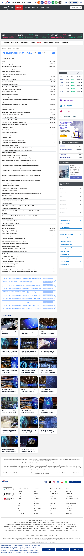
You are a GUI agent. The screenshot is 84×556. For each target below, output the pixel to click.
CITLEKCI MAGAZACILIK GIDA (66, 149)
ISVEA (61, 79)
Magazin (20, 501)
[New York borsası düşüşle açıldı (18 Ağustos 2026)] (9, 403)
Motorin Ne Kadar (65, 227)
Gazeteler (36, 503)
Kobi (35, 511)
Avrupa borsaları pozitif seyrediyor (9, 332)
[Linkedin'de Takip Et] (58, 482)
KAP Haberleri (65, 42)
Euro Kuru (52, 506)
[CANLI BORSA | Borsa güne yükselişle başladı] (9, 382)
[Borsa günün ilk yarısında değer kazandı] (9, 362)
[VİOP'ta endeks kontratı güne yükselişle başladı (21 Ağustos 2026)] (29, 362)
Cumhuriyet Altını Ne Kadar (68, 248)
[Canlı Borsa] (60, 2)
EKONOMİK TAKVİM (70, 116)
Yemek (19, 496)
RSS (56, 535)
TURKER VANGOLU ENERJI (65, 157)
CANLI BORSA (68, 106)
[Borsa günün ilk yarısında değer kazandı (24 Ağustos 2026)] (9, 343)
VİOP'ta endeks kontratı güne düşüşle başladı (47, 411)
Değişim (57, 42)
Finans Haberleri (61, 524)
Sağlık (35, 491)
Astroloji (36, 493)
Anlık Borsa (19, 7)
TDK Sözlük (69, 508)
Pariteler (66, 530)
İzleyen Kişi (77, 146)
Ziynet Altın (30, 526)
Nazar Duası (69, 513)
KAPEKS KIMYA (63, 154)
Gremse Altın (22, 526)
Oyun (67, 488)
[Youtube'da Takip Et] (62, 482)
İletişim (27, 535)
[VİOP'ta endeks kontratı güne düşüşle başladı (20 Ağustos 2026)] (29, 382)
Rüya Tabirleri (53, 508)
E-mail (35, 506)
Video (19, 511)
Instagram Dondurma (71, 503)
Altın (29, 7)
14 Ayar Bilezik (39, 526)
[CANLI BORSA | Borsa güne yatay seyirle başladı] (48, 362)
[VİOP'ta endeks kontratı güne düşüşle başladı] (48, 403)
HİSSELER (67, 111)
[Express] (42, 2)
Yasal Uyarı (51, 535)
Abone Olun (76, 177)
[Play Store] (8, 489)
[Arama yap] (66, 2)
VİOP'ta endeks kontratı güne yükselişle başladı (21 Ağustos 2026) (28, 371)
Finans (19, 493)
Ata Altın (14, 526)
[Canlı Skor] (53, 2)
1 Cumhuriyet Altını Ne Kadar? (31, 528)
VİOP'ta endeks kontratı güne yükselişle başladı (47, 332)
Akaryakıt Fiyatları (65, 220)
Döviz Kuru (59, 530)
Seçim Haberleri (38, 498)
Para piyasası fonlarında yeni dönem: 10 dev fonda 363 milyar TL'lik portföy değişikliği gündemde (48, 352)
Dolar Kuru (52, 503)
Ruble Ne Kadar (64, 264)
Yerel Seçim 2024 (72, 524)
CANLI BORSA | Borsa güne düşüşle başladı (27, 411)
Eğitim (19, 506)
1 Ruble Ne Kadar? (68, 528)
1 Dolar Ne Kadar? (45, 528)
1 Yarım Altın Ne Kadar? (15, 528)
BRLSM (61, 91)
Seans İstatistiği (24, 42)
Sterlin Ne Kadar (65, 258)
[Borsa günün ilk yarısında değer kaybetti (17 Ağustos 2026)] (29, 422)
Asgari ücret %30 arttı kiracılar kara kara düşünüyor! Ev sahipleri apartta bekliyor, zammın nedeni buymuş (41, 522)
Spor (19, 508)
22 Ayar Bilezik (59, 526)
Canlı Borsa (6, 42)
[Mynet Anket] (46, 2)
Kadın (19, 498)
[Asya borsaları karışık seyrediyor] (29, 324)
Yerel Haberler (21, 513)
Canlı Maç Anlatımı (38, 501)
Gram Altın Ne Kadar (66, 238)
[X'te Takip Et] (50, 482)
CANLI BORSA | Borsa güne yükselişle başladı (9, 390)
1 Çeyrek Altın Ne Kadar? (72, 526)
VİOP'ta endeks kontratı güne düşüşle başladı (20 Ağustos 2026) (28, 390)
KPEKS (61, 88)
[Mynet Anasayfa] (7, 2)
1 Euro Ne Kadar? (57, 528)
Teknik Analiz (14, 42)
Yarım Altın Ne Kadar (66, 244)
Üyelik (37, 535)
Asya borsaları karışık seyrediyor (27, 332)
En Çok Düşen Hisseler (10, 530)
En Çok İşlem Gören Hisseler (39, 530)
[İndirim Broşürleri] (49, 2)
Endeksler (32, 42)
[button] (2, 2)
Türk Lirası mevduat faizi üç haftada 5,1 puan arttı (41, 520)
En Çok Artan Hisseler (23, 530)
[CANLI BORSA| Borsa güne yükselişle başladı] (29, 343)
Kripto (38, 7)
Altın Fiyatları (53, 501)
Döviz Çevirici (66, 183)
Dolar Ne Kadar (64, 251)
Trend (19, 503)
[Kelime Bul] (56, 2)
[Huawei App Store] (8, 498)
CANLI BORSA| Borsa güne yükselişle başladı (28, 352)
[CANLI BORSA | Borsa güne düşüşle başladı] (29, 403)
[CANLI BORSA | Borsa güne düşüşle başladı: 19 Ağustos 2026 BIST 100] (48, 382)
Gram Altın (6, 526)
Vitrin (35, 496)
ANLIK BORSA (68, 100)
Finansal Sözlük (54, 493)
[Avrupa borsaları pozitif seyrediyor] (9, 324)
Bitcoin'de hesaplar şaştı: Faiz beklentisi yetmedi (28, 450)
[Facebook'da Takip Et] (45, 482)
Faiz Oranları (74, 530)
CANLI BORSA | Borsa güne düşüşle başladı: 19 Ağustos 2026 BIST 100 (48, 390)
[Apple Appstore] (8, 494)
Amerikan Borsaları (48, 42)
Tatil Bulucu (69, 496)
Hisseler (39, 42)
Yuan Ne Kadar (64, 261)
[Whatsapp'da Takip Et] (66, 482)
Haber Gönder (75, 482)
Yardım (32, 535)
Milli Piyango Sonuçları (72, 498)
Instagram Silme (70, 506)
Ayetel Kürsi (69, 511)
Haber (42, 7)
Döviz (25, 7)
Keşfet (51, 513)
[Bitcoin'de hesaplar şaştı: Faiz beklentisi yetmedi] (29, 441)
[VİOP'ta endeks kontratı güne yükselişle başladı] (48, 324)
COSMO (61, 82)
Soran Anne (69, 493)
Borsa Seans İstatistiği (55, 488)
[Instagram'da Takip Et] (54, 482)
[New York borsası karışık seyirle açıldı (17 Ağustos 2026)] (9, 422)
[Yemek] (39, 2)
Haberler (20, 491)
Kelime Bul (68, 491)
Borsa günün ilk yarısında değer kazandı (9, 371)
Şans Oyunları (37, 508)
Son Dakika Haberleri (23, 488)
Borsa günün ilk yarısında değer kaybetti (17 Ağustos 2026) (28, 431)
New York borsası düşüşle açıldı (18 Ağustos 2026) (9, 411)
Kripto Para (53, 498)
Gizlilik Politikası (43, 535)
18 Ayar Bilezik (49, 526)
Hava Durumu (53, 511)
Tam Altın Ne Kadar (65, 241)
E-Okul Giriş (69, 501)
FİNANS (4, 7)
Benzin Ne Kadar (65, 224)
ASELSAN (62, 152)
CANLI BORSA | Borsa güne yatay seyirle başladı (48, 371)
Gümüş (33, 7)
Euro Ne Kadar (64, 254)
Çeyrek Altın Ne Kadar (66, 234)
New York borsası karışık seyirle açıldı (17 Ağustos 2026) (9, 431)
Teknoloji (36, 488)
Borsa (12, 7)
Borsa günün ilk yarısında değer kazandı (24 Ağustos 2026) (9, 352)
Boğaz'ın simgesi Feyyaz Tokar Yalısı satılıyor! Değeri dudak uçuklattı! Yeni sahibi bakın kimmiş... (30, 524)
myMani (47, 7)
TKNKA (61, 85)
